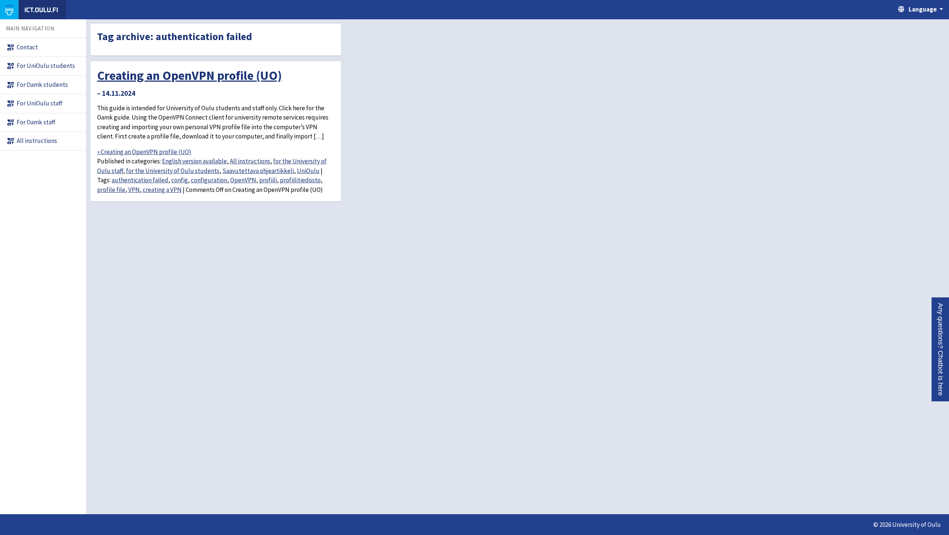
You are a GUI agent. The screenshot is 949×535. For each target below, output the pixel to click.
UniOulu (308, 171)
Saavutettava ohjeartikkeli (258, 171)
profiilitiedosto (300, 180)
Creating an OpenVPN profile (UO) (189, 75)
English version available (194, 161)
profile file (111, 190)
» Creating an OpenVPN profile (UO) (144, 152)
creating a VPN (162, 190)
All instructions (250, 161)
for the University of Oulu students (172, 171)
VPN (134, 190)
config (179, 180)
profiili (268, 180)
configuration (209, 180)
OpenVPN (243, 180)
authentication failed (140, 180)
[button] (940, 349)
